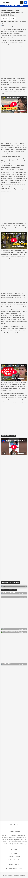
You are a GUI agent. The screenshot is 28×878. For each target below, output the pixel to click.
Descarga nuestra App (14, 856)
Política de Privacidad (14, 860)
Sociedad (5, 18)
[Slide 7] (17, 585)
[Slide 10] (22, 585)
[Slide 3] (9, 585)
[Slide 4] (11, 585)
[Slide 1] (5, 585)
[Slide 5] (13, 585)
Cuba (13, 18)
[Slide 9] (20, 585)
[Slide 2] (7, 585)
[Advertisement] (14, 63)
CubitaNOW (7, 2)
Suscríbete (14, 853)
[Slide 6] (15, 585)
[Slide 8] (18, 585)
